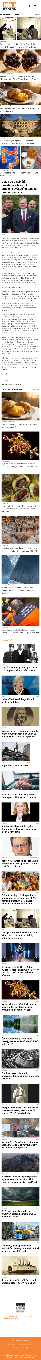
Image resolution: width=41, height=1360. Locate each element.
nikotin (11, 385)
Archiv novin (28, 1344)
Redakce (15, 1347)
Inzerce (18, 1341)
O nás (12, 1341)
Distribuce (26, 1341)
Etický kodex (23, 1347)
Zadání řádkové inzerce (14, 1344)
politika (19, 385)
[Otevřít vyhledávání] (29, 6)
